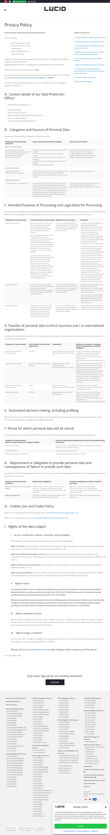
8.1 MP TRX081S (11, 779)
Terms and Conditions (26, 828)
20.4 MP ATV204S (90, 703)
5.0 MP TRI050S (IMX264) (41, 800)
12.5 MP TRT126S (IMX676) (41, 710)
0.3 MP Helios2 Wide (91, 759)
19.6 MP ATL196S (64, 703)
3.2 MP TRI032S (37, 802)
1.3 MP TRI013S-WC (65, 771)
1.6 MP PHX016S (11, 748)
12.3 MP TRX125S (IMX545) (15, 775)
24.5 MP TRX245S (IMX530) (15, 758)
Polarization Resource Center (94, 780)
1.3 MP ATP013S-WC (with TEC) (68, 760)
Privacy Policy (10, 828)
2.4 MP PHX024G (12, 741)
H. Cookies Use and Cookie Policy (85, 77)
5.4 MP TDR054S (38, 786)
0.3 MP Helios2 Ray (91, 756)
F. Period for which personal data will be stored (89, 65)
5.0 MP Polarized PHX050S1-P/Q (16, 727)
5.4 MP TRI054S (38, 788)
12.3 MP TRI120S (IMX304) (40, 772)
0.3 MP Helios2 (89, 754)
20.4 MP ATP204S (64, 725)
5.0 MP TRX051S (11, 784)
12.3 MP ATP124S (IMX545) (67, 732)
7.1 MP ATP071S (63, 741)
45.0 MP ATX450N (90, 718)
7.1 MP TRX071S (11, 782)
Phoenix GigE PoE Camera (15, 709)
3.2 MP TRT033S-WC (65, 768)
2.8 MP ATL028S (64, 717)
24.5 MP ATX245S (90, 722)
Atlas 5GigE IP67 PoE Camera (68, 720)
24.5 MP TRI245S (38, 758)
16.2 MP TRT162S (38, 707)
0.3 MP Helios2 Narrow (92, 763)
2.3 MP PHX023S (11, 744)
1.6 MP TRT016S (37, 740)
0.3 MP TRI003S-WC (65, 773)
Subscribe (55, 682)
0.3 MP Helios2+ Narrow (92, 761)
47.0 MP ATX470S (90, 715)
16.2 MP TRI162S (37, 765)
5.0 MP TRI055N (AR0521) (41, 795)
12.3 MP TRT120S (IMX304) (41, 714)
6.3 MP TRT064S (38, 724)
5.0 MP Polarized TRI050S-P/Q (42, 793)
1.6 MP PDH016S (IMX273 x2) (15, 746)
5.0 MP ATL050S (64, 714)
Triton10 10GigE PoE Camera (16, 754)
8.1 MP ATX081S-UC (91, 742)
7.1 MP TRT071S (37, 721)
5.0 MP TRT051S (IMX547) (41, 726)
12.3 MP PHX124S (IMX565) (15, 713)
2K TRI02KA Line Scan (39, 816)
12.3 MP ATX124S (90, 729)
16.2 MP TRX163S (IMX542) (15, 770)
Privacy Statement (83, 831)
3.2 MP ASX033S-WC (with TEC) (69, 758)
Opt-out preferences (69, 831)
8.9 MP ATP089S (64, 736)
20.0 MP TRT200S (38, 705)
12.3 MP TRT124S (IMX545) (41, 712)
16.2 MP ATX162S (90, 727)
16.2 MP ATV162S (90, 705)
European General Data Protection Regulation (28, 78)
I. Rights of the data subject (83, 82)
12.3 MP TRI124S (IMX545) (40, 767)
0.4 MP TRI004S (38, 814)
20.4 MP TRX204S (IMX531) (15, 763)
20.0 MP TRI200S (38, 762)
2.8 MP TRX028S (12, 786)
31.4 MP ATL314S (64, 701)
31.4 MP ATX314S (90, 720)
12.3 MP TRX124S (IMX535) (15, 772)
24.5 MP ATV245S (90, 701)
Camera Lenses (11, 705)
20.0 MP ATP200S (64, 727)
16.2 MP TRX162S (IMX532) (15, 768)
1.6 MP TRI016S (37, 809)
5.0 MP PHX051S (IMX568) (14, 732)
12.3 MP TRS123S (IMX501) (40, 769)
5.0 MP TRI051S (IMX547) (40, 797)
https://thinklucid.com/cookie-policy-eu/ (51, 518)
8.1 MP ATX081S (89, 732)
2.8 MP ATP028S (64, 748)
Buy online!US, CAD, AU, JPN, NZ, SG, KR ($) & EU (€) (94, 794)
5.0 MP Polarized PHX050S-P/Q (16, 730)
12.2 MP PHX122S (11, 718)
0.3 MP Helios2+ (90, 752)
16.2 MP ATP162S (64, 729)
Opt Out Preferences (37, 649)
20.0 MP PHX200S (12, 711)
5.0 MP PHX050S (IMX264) (15, 737)
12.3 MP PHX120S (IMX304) (14, 716)
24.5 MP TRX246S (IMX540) (15, 761)
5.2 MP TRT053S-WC (65, 766)
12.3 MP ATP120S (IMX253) (66, 734)
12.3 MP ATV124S (90, 707)
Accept (81, 826)
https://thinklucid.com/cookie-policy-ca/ (62, 513)
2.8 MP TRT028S (38, 733)
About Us (87, 787)
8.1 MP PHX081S (11, 723)
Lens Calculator (89, 783)
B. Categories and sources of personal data (88, 42)
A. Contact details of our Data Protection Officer (89, 38)
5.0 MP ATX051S (90, 734)
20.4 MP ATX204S (90, 725)
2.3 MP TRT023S (38, 738)
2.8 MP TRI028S (37, 804)
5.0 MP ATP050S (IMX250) (67, 745)
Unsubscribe (38, 830)
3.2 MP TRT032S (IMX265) (41, 731)
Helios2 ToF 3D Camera (92, 745)
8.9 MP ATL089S (64, 710)
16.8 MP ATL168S (64, 705)
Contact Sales (11, 830)
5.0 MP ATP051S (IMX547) (66, 743)
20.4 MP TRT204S (38, 703)
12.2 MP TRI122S (37, 774)
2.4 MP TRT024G (38, 735)
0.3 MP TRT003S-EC (39, 752)
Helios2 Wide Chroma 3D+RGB (95, 747)
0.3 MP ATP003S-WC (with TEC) (69, 762)
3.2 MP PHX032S (11, 739)
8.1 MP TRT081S (37, 719)
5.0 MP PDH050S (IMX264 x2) (16, 734)
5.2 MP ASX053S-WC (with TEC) (69, 756)
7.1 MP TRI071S (37, 781)
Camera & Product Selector (16, 698)
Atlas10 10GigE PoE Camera (93, 711)
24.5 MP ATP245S (64, 722)
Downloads (88, 766)
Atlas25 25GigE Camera (92, 698)
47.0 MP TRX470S (12, 756)
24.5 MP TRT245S (38, 701)
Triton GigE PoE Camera (40, 756)
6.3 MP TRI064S (37, 783)
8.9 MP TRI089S (38, 776)
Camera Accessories (13, 701)
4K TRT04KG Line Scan (40, 742)
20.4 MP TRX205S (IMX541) (15, 765)
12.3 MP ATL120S (63, 707)
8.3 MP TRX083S (12, 777)
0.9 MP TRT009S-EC (39, 750)
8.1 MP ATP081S (63, 738)
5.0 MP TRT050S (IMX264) (41, 728)
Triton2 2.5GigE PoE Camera (42, 698)
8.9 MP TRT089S (38, 717)
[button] (106, 807)
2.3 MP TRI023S (37, 807)
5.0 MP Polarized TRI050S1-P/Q (42, 790)
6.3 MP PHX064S (12, 725)
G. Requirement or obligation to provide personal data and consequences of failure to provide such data (89, 71)
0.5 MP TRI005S (38, 811)
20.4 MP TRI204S (38, 760)
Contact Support (25, 830)
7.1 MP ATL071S (63, 712)
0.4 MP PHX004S (12, 751)
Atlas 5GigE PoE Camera (66, 698)
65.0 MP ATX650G (90, 713)
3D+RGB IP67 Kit (90, 749)
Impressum (94, 831)
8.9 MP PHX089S (12, 720)
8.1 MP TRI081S (37, 779)
